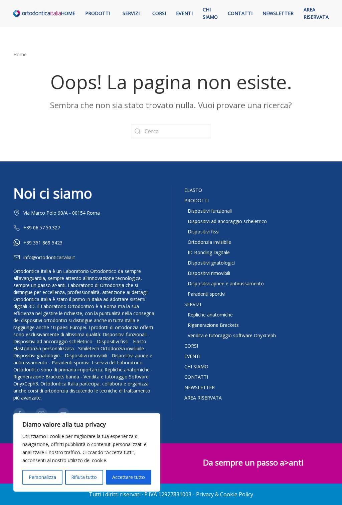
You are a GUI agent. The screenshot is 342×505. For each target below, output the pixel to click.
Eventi (184, 13)
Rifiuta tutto (84, 477)
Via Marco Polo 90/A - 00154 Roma (61, 213)
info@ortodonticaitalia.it (49, 257)
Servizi (131, 13)
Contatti (240, 13)
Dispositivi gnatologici (211, 263)
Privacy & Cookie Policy (224, 494)
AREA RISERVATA (203, 397)
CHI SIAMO (196, 366)
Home (68, 13)
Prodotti (97, 13)
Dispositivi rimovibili (209, 273)
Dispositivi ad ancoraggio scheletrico (227, 221)
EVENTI (192, 356)
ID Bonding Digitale (209, 252)
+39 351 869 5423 (42, 242)
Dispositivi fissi (203, 231)
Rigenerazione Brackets (213, 325)
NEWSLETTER (199, 387)
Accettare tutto (128, 477)
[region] (86, 452)
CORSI (191, 346)
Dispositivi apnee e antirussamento (226, 283)
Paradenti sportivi (206, 294)
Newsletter (278, 13)
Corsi (159, 13)
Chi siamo (210, 13)
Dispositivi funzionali (210, 211)
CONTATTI (196, 377)
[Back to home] (37, 13)
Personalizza (42, 477)
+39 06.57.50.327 (41, 227)
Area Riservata (316, 13)
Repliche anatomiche (210, 314)
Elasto (193, 190)
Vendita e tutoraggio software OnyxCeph (232, 335)
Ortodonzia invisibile (209, 242)
